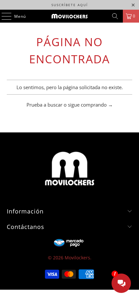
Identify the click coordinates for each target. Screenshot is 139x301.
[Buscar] (115, 16)
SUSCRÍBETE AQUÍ (69, 5)
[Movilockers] (69, 16)
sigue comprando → (90, 104)
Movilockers (77, 257)
